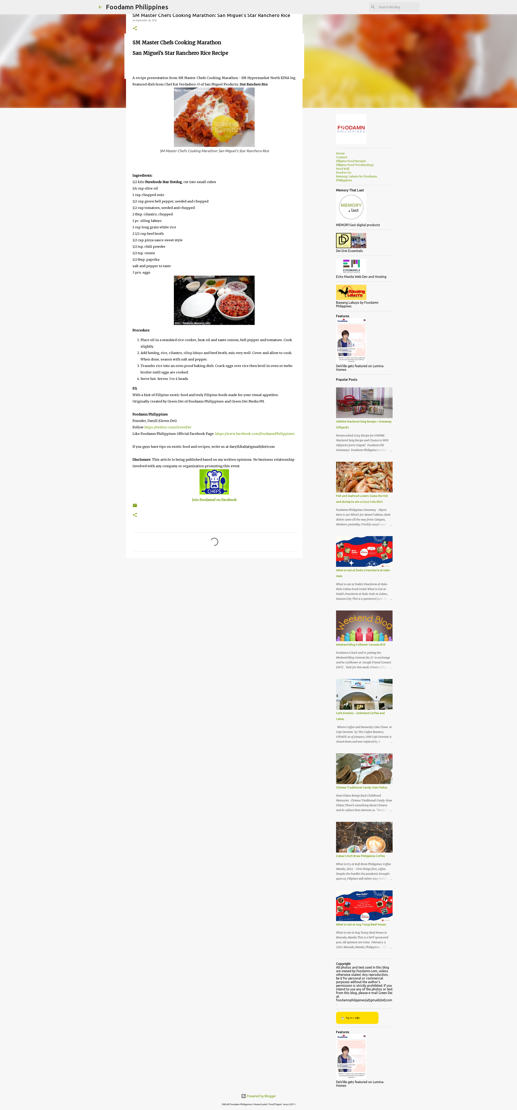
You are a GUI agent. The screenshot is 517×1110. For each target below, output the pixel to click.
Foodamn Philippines (137, 7)
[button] (134, 28)
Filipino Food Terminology (355, 165)
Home (340, 153)
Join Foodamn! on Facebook (214, 500)
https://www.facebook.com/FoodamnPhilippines (254, 434)
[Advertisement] (179, 66)
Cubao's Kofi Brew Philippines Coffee (360, 856)
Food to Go (343, 172)
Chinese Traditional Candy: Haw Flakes (361, 787)
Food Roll (342, 169)
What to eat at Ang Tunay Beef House (361, 924)
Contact (341, 157)
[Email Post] (134, 507)
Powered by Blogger (261, 1096)
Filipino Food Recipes (351, 161)
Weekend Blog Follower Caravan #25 (360, 644)
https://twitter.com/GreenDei (167, 427)
